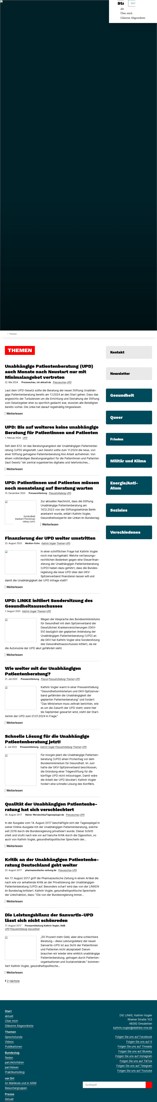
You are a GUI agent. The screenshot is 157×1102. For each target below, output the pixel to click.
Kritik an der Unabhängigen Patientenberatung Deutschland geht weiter (52, 862)
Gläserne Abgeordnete (133, 17)
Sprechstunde (13, 1037)
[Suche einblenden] (142, 6)
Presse (44, 679)
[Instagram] (26, 6)
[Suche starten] (149, 1085)
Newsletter (120, 374)
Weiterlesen (14, 413)
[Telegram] (36, 6)
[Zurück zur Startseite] (5, 334)
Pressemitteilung (57, 493)
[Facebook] (6, 6)
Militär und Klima (128, 461)
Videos (9, 1041)
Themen (61, 543)
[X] (11, 6)
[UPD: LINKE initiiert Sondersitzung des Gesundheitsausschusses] (20, 630)
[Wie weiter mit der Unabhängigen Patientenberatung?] (20, 698)
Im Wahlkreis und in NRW (20, 1083)
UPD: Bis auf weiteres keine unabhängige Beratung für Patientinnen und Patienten (51, 429)
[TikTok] (31, 6)
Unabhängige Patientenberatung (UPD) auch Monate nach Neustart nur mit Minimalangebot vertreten (49, 371)
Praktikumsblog (15, 1072)
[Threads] (16, 6)
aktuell (9, 1016)
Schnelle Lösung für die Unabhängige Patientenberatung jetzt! (47, 738)
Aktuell (9, 1099)
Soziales (118, 510)
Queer (116, 417)
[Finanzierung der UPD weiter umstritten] (20, 562)
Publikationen (13, 1046)
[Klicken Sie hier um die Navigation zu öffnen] (151, 6)
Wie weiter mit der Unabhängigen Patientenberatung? (43, 671)
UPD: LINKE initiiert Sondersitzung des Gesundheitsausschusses (49, 603)
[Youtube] (41, 6)
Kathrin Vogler (49, 543)
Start (8, 1011)
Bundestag (12, 1052)
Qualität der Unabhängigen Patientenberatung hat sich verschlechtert (51, 806)
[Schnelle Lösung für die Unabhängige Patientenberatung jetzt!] (20, 770)
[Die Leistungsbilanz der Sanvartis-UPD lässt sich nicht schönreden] (20, 948)
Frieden (116, 439)
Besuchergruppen (16, 1088)
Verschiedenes (125, 532)
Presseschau (59, 382)
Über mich (126, 13)
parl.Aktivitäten (14, 1062)
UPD (69, 382)
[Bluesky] (21, 6)
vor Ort (9, 1078)
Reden (9, 1057)
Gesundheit (34, 929)
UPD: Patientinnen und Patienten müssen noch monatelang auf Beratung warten (52, 485)
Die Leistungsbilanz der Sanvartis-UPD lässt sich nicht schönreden (49, 917)
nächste (15, 981)
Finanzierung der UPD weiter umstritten (50, 538)
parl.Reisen (12, 1067)
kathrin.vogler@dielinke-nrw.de (132, 1027)
